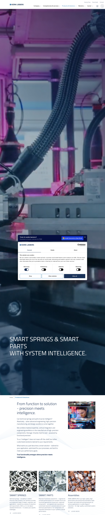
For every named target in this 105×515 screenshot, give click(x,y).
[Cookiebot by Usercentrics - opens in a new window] (78, 245)
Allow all (74, 276)
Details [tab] (52, 250)
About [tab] (75, 250)
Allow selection (52, 276)
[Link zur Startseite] (17, 4)
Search (102, 6)
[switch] (44, 269)
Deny (30, 276)
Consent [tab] (29, 250)
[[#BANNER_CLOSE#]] (85, 237)
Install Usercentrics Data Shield (73, 238)
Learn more (17, 513)
